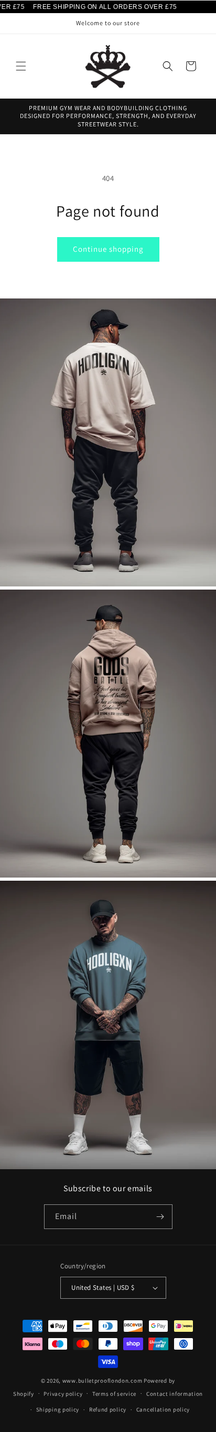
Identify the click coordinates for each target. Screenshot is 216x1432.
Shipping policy (58, 1409)
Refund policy (107, 1409)
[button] (21, 66)
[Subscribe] (160, 1216)
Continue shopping (108, 249)
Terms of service (114, 1393)
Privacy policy (63, 1393)
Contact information (174, 1393)
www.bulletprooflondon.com (102, 1380)
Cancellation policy (163, 1409)
